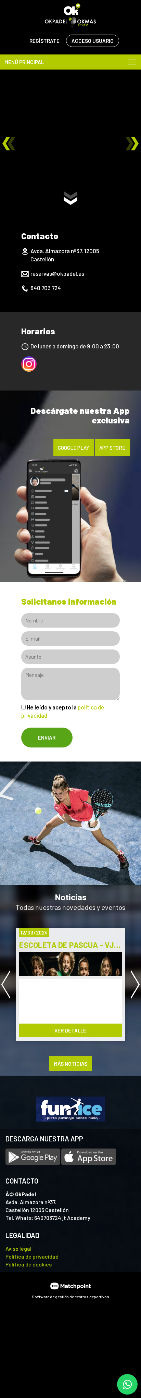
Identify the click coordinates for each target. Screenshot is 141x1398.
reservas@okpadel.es (57, 273)
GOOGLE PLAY (73, 448)
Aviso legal (18, 1248)
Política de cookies (28, 1264)
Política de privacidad (32, 1256)
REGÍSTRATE (44, 41)
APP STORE (112, 448)
